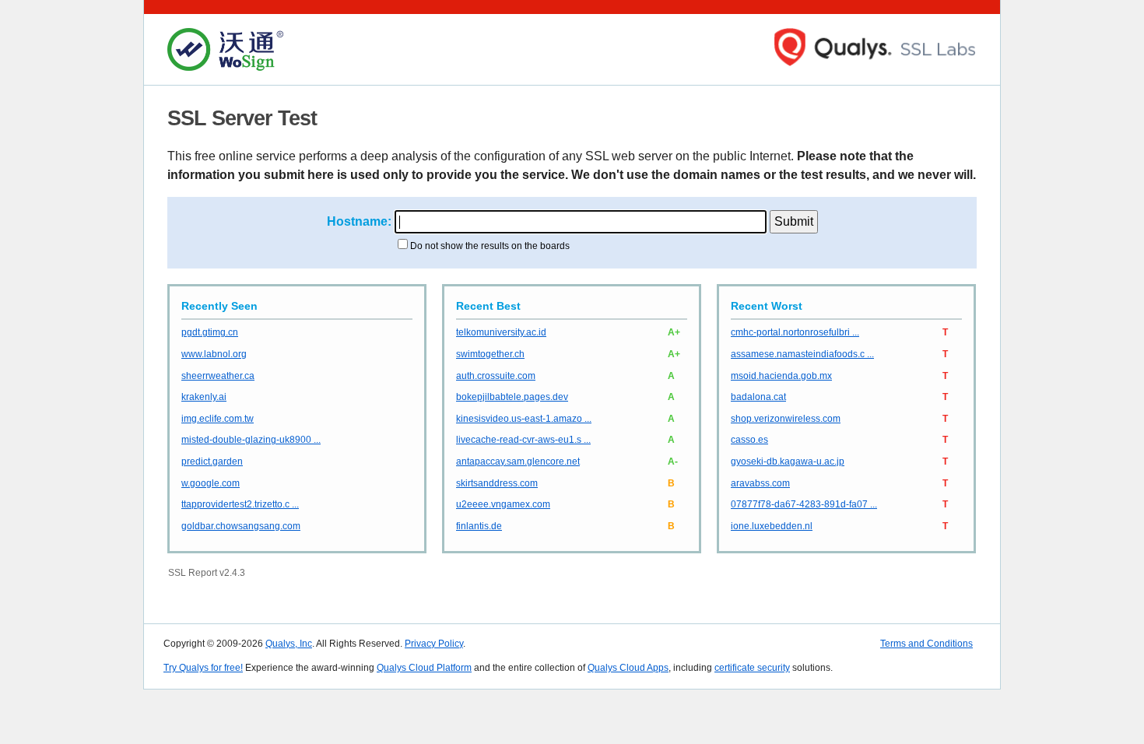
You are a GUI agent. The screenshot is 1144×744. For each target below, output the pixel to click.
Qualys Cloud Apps (628, 667)
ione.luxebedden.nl (771, 526)
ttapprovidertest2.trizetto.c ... (240, 504)
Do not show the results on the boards (490, 245)
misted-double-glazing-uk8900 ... (251, 439)
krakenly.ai (203, 396)
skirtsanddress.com (497, 483)
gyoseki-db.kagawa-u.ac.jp (787, 461)
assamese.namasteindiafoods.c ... (802, 354)
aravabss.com (760, 483)
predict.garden (212, 461)
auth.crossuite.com (495, 375)
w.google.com (210, 483)
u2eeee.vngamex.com (503, 504)
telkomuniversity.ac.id (501, 332)
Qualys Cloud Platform (424, 667)
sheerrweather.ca (217, 375)
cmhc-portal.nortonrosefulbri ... (795, 332)
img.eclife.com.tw (217, 418)
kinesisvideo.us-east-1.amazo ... (523, 418)
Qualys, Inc (288, 643)
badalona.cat (758, 396)
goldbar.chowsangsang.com (240, 526)
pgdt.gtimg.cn (209, 332)
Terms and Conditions (926, 643)
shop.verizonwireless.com (785, 418)
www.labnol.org (214, 354)
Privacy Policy (434, 643)
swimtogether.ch (490, 354)
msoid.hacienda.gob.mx (781, 375)
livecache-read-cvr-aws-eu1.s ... (523, 439)
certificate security (752, 667)
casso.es (749, 439)
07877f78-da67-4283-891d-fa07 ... (804, 504)
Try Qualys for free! (203, 667)
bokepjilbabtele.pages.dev (512, 396)
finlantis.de (479, 526)
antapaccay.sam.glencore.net (518, 461)
